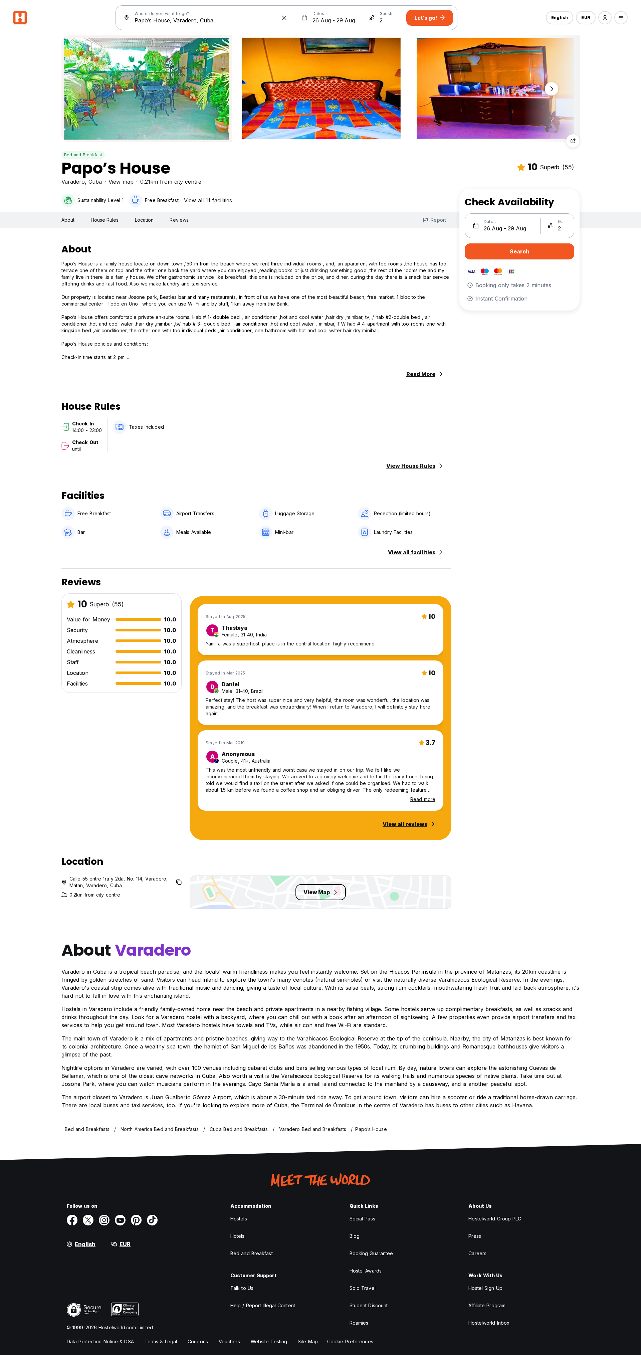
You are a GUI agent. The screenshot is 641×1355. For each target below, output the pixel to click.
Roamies (359, 1323)
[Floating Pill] (551, 88)
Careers (477, 1253)
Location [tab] (144, 220)
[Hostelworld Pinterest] (136, 1220)
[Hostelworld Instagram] (104, 1220)
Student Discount (369, 1305)
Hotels (237, 1236)
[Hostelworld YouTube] (120, 1220)
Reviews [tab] (179, 220)
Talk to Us (241, 1288)
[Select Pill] (605, 17)
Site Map (308, 1341)
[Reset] (284, 18)
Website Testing (269, 1341)
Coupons (198, 1341)
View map (121, 181)
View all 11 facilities (208, 200)
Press (474, 1236)
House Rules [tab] (105, 220)
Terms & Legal (161, 1341)
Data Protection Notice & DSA (100, 1341)
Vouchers (229, 1341)
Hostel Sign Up (485, 1288)
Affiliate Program (486, 1305)
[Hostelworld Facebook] (72, 1220)
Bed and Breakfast (83, 154)
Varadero (73, 181)
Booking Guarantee (371, 1253)
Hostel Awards (366, 1271)
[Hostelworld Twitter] (88, 1220)
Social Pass (362, 1218)
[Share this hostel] (573, 141)
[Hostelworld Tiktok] (152, 1220)
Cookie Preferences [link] (350, 1341)
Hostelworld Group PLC (494, 1218)
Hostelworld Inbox (488, 1323)
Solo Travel (363, 1288)
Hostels (238, 1218)
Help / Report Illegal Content (262, 1305)
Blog (355, 1236)
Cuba (95, 181)
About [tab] (68, 220)
